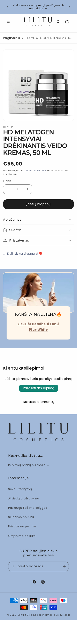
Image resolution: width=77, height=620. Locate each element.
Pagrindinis (11, 38)
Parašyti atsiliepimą (38, 388)
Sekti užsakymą (20, 489)
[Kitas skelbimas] (69, 6)
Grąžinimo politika (22, 536)
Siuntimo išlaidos (36, 170)
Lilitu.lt (22, 614)
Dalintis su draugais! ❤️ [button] (25, 253)
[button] (8, 21)
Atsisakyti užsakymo (23, 498)
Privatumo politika (22, 526)
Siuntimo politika (21, 517)
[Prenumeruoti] (64, 566)
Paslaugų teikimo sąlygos (27, 508)
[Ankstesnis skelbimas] (7, 6)
